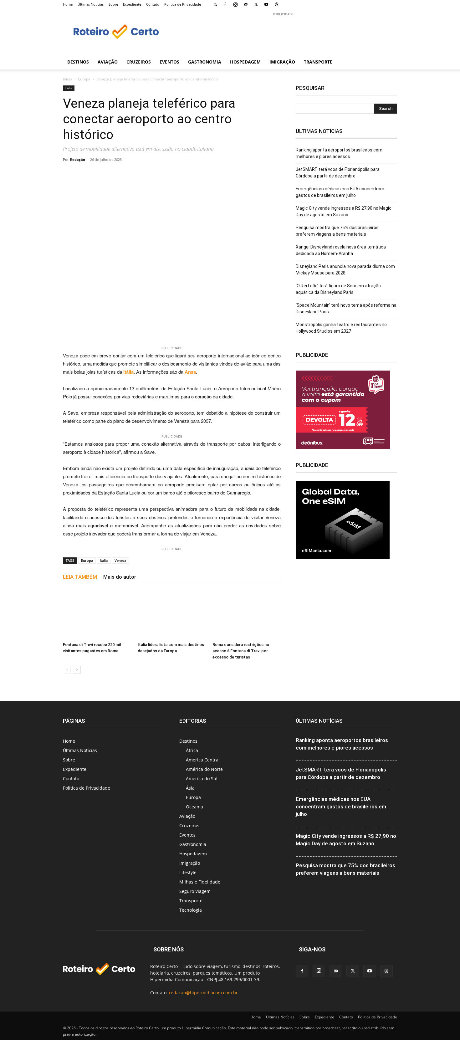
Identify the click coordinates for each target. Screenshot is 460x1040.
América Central (203, 760)
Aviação (108, 62)
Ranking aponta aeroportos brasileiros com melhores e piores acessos (339, 153)
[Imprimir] (177, 173)
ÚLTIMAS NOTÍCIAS (319, 721)
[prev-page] (67, 670)
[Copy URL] (119, 173)
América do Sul (201, 778)
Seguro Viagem (195, 891)
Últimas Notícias (91, 4)
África (192, 750)
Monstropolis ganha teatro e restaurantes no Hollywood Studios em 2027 (341, 328)
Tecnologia (190, 910)
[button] (215, 4)
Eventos (169, 62)
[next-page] (77, 670)
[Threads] (276, 4)
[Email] (162, 173)
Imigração (282, 62)
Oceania (194, 807)
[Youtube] (266, 4)
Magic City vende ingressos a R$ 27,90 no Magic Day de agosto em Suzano (343, 211)
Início (67, 79)
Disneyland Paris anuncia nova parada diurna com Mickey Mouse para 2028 (345, 269)
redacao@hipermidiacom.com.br (203, 993)
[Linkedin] (234, 173)
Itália (69, 88)
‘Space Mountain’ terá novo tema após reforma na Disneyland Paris (346, 308)
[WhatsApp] (133, 173)
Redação (77, 159)
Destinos (78, 62)
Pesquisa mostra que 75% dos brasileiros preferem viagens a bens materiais (337, 231)
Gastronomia (204, 62)
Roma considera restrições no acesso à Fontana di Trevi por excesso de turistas (240, 650)
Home (68, 4)
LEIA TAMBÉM (80, 577)
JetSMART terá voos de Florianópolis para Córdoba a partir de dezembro (338, 172)
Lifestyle (188, 872)
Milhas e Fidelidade (199, 882)
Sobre (113, 4)
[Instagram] (235, 4)
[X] (256, 4)
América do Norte (204, 769)
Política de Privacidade (182, 4)
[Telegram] (148, 173)
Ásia (190, 788)
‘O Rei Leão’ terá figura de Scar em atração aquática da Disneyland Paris (338, 289)
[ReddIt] (249, 173)
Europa (84, 79)
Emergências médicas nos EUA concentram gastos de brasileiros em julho (340, 192)
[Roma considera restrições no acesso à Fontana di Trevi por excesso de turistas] (246, 615)
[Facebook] (225, 4)
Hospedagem (245, 62)
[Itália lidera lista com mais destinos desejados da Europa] (172, 615)
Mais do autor (119, 577)
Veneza (120, 560)
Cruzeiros (138, 62)
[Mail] (245, 4)
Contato (152, 4)
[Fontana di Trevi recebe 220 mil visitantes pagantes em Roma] (97, 615)
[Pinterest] (220, 173)
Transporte (318, 62)
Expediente (132, 4)
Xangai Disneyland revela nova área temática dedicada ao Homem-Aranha (341, 250)
